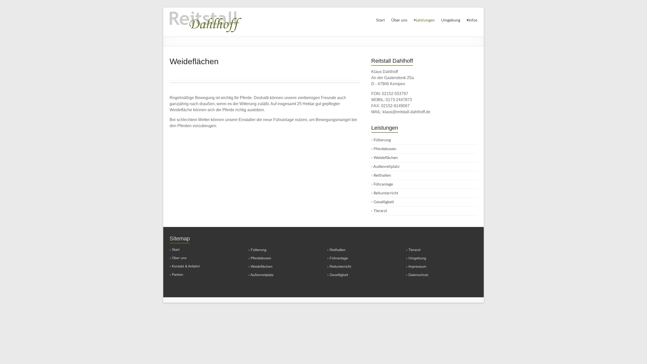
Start (380, 20)
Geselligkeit (384, 202)
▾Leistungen (424, 20)
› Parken (176, 274)
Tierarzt (380, 211)
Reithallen (382, 175)
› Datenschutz (417, 275)
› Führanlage (337, 258)
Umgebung (450, 20)
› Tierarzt (413, 250)
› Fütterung (257, 250)
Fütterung (382, 140)
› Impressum (416, 266)
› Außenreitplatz (261, 275)
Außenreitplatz (386, 167)
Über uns (399, 20)
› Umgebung (416, 258)
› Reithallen (336, 250)
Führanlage (383, 184)
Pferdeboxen (385, 149)
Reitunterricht (386, 193)
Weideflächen (386, 158)
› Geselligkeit (337, 275)
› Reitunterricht (339, 266)
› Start (174, 249)
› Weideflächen (260, 266)
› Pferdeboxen (259, 258)
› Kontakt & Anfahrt (185, 266)
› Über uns (178, 258)
